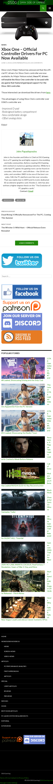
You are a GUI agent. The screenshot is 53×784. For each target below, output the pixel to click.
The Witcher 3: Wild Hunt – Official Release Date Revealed (23, 227)
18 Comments (36, 63)
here (48, 92)
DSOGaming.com (46, 780)
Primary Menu (49, 8)
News (3, 45)
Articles (4, 661)
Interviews (6, 726)
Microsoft (8, 200)
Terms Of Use (5, 778)
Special (4, 681)
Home (3, 636)
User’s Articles (10, 686)
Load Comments (26, 243)
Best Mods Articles (9, 711)
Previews (8, 696)
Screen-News (9, 651)
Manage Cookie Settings (8, 783)
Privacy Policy (24, 778)
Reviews (7, 691)
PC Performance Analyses (15, 666)
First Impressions (11, 671)
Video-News (9, 656)
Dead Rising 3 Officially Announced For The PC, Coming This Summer (26, 214)
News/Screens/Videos (10, 641)
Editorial (5, 721)
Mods (3, 706)
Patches (4, 701)
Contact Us (14, 778)
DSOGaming (5, 773)
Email (30, 191)
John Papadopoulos (21, 63)
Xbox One (20, 200)
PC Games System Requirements (14, 716)
